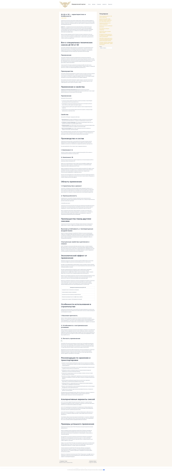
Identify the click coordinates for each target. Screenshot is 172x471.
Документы (105, 4)
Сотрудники (99, 4)
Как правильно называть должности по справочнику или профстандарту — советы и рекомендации (106, 35)
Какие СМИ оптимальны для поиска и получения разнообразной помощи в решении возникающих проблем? (105, 39)
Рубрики (100, 46)
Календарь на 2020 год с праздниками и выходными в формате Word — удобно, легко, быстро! (106, 43)
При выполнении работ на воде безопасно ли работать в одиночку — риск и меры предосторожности (105, 20)
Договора (93, 4)
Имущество (110, 4)
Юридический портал (78, 4)
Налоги (89, 4)
